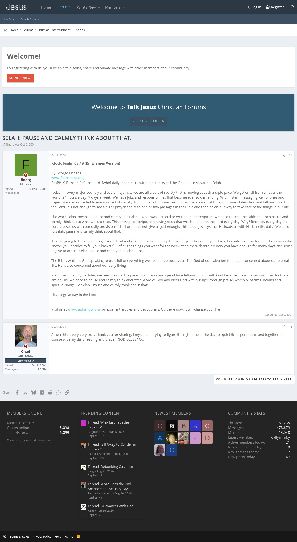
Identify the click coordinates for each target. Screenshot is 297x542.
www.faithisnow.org (67, 177)
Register (140, 121)
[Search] (292, 7)
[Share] (284, 155)
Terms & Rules (19, 536)
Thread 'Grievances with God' (111, 506)
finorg (10, 144)
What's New (86, 7)
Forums (64, 6)
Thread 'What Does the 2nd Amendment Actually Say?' (109, 486)
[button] (99, 7)
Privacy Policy (41, 536)
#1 (290, 155)
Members (112, 7)
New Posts (9, 19)
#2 (290, 327)
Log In (159, 121)
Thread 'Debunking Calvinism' (111, 466)
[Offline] (25, 175)
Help (58, 536)
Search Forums (30, 19)
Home (46, 7)
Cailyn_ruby (280, 437)
